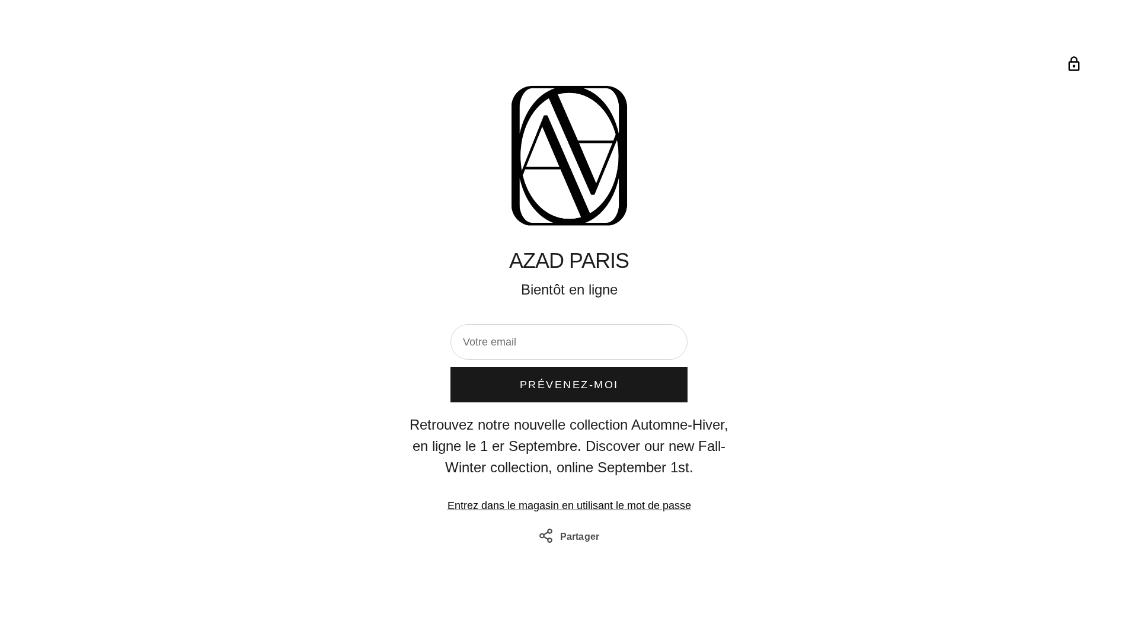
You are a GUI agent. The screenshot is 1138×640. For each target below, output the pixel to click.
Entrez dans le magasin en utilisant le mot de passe (569, 505)
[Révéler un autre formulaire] (1074, 64)
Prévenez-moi (569, 385)
